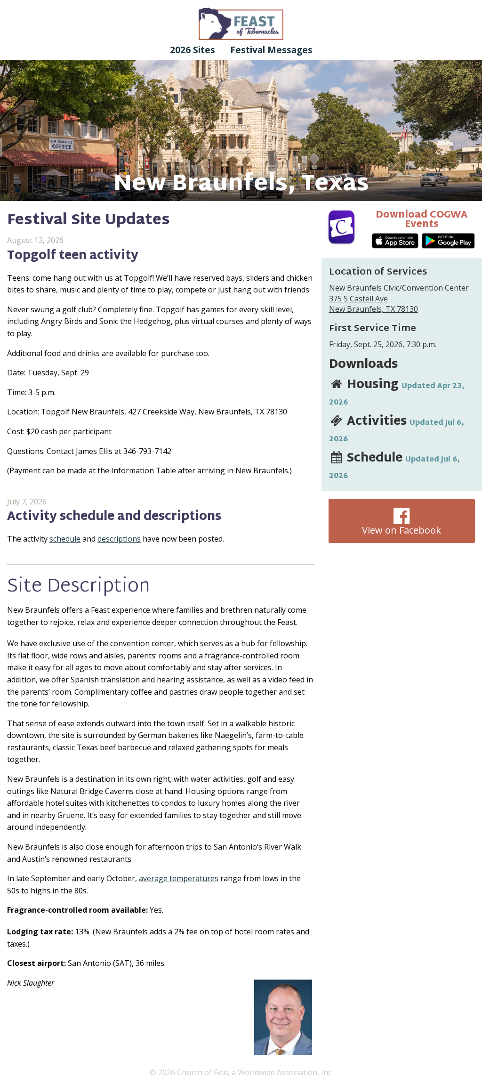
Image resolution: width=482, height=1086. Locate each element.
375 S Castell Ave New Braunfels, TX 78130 (373, 303)
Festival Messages (271, 49)
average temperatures (178, 878)
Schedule (394, 465)
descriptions (119, 539)
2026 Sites (192, 49)
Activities (396, 428)
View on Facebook (401, 530)
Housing (397, 391)
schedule (64, 539)
